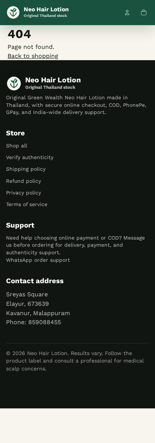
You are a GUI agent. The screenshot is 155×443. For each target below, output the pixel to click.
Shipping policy (26, 169)
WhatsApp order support (38, 260)
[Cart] (143, 12)
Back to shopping (33, 55)
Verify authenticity (29, 157)
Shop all (16, 146)
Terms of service (26, 204)
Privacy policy (23, 193)
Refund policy (23, 181)
